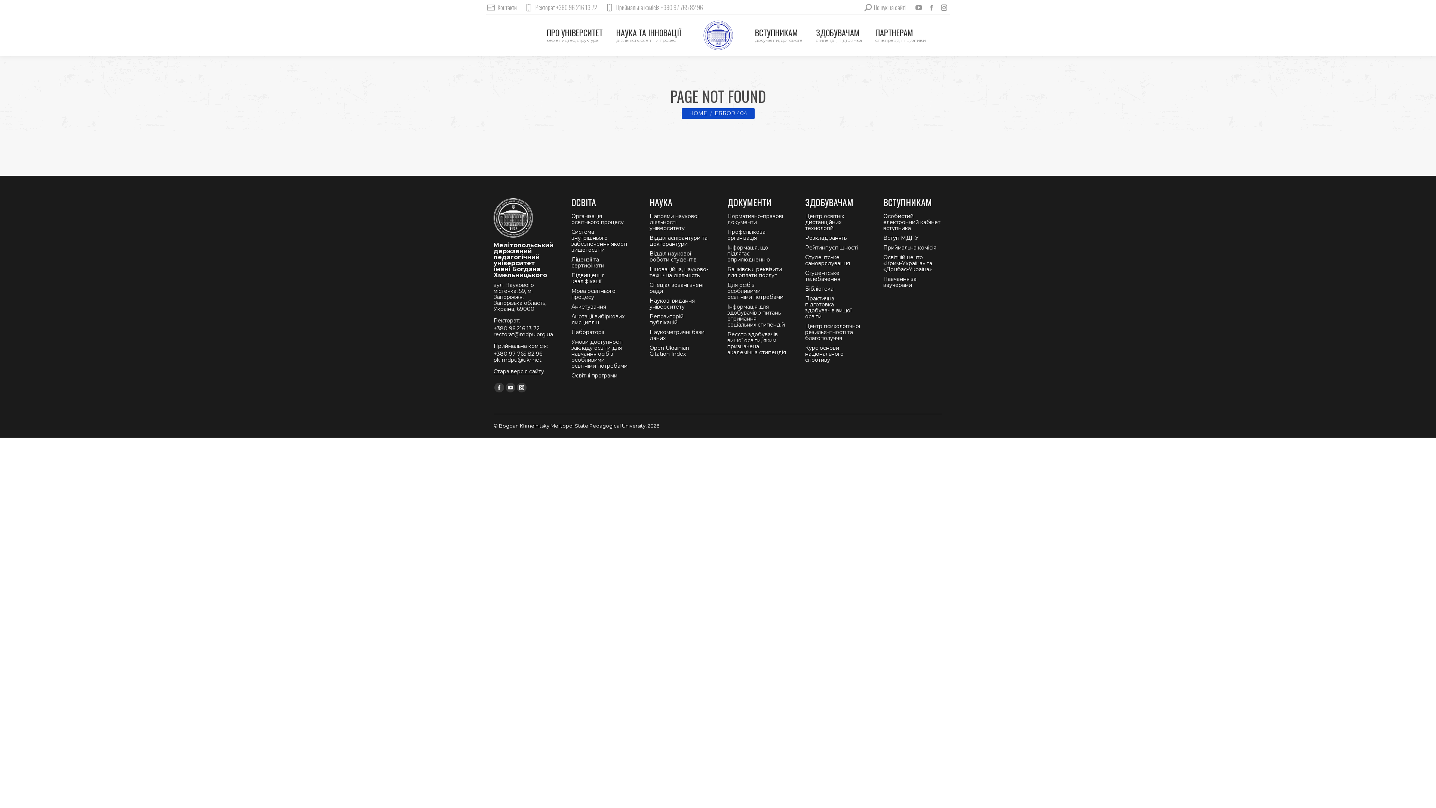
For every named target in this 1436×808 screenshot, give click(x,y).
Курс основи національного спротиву (824, 354)
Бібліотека (819, 288)
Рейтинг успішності (831, 247)
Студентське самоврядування (827, 260)
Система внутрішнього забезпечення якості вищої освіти (599, 241)
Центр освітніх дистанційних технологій (824, 222)
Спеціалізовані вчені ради (676, 288)
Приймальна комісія (909, 247)
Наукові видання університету (672, 303)
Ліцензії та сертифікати (587, 262)
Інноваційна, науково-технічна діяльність (679, 272)
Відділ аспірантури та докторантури (679, 241)
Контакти (507, 7)
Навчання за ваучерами (900, 282)
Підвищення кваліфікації (588, 278)
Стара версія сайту (519, 371)
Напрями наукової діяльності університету (674, 222)
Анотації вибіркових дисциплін (598, 319)
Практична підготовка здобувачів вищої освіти (828, 307)
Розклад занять (826, 238)
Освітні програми (594, 375)
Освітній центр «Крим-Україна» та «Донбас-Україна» (907, 263)
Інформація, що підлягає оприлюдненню (748, 253)
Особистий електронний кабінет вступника (912, 222)
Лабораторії (587, 332)
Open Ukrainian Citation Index (669, 351)
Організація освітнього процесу (597, 219)
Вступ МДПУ (901, 238)
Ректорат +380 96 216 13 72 (566, 7)
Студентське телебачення (822, 276)
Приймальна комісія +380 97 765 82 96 (659, 7)
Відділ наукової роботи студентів (673, 256)
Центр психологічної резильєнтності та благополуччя (832, 332)
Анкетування (588, 306)
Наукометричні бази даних (677, 335)
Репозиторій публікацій (667, 319)
